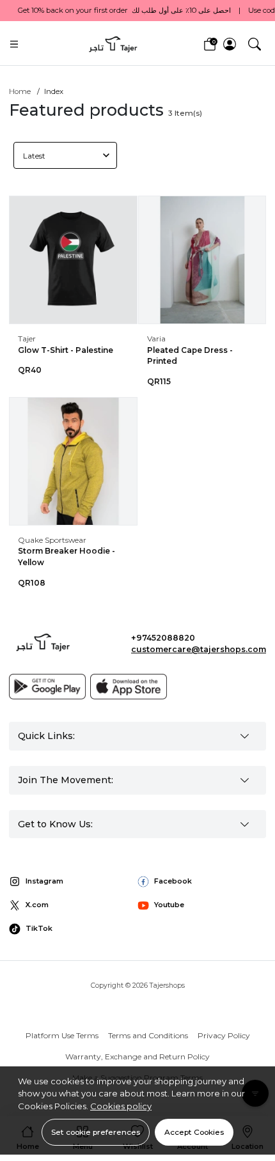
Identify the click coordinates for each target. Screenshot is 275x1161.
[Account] (229, 44)
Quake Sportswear (52, 540)
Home (20, 91)
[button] (254, 44)
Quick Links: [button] (46, 736)
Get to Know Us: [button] (55, 824)
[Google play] (47, 686)
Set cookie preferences (95, 1132)
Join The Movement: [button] (65, 780)
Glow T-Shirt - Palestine (65, 350)
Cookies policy (121, 1106)
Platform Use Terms (62, 1035)
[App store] (128, 686)
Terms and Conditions (148, 1035)
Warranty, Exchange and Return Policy (137, 1056)
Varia (156, 338)
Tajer (27, 338)
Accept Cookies (194, 1132)
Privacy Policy (224, 1035)
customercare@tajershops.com (198, 649)
